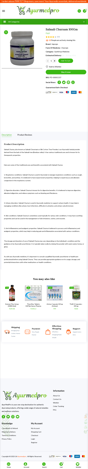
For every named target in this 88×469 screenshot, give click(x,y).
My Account (35, 428)
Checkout (34, 435)
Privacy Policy (6, 439)
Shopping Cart (36, 432)
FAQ (54, 410)
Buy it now (66, 72)
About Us (56, 396)
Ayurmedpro (21, 456)
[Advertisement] (44, 113)
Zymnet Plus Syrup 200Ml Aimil (12, 305)
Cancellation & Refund (10, 428)
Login (33, 439)
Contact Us (57, 399)
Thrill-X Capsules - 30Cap (76, 305)
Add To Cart (65, 61)
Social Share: (51, 82)
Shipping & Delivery (9, 432)
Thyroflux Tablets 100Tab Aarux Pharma (33, 305)
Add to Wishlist (55, 67)
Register (34, 442)
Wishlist (56, 403)
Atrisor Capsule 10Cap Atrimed (55, 305)
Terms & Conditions (9, 435)
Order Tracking (58, 406)
